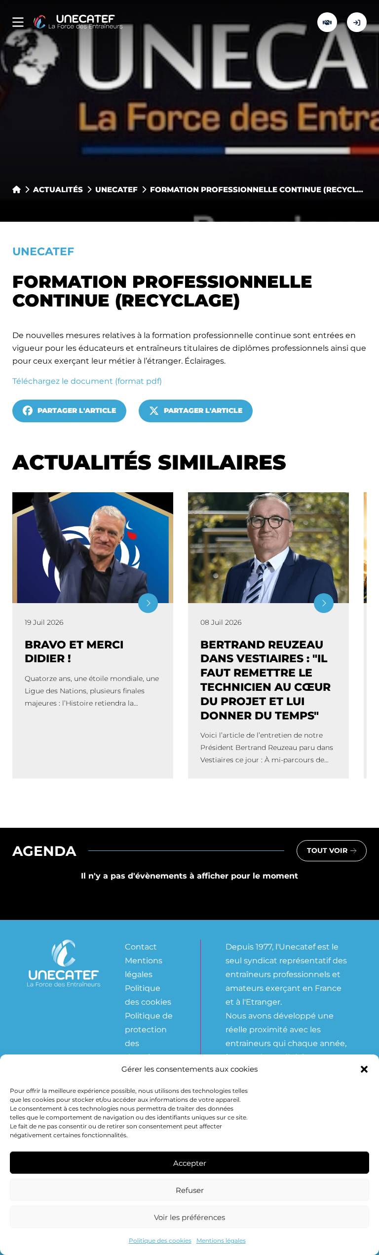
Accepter (189, 1163)
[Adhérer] (327, 22)
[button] (364, 1069)
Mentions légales (221, 1240)
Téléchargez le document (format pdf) (87, 380)
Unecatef (116, 189)
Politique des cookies (160, 1240)
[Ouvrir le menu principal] (18, 22)
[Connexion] (357, 22)
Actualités (58, 189)
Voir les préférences (189, 1217)
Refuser (190, 1190)
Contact (141, 946)
